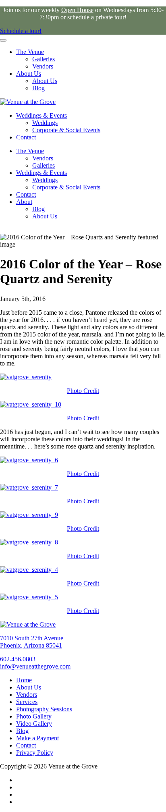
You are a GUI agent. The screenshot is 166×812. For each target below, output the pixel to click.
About (24, 201)
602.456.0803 (17, 659)
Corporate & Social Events (66, 130)
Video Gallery (34, 723)
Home (24, 680)
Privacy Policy (34, 752)
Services (26, 701)
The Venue (30, 51)
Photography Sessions (44, 709)
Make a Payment (37, 738)
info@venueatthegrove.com (35, 666)
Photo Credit (83, 390)
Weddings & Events (41, 115)
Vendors (42, 66)
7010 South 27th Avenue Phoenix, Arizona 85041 (31, 642)
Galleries (43, 59)
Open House (77, 9)
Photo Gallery (34, 716)
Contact (26, 137)
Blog (38, 88)
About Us (28, 73)
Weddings (45, 122)
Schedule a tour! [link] (21, 30)
